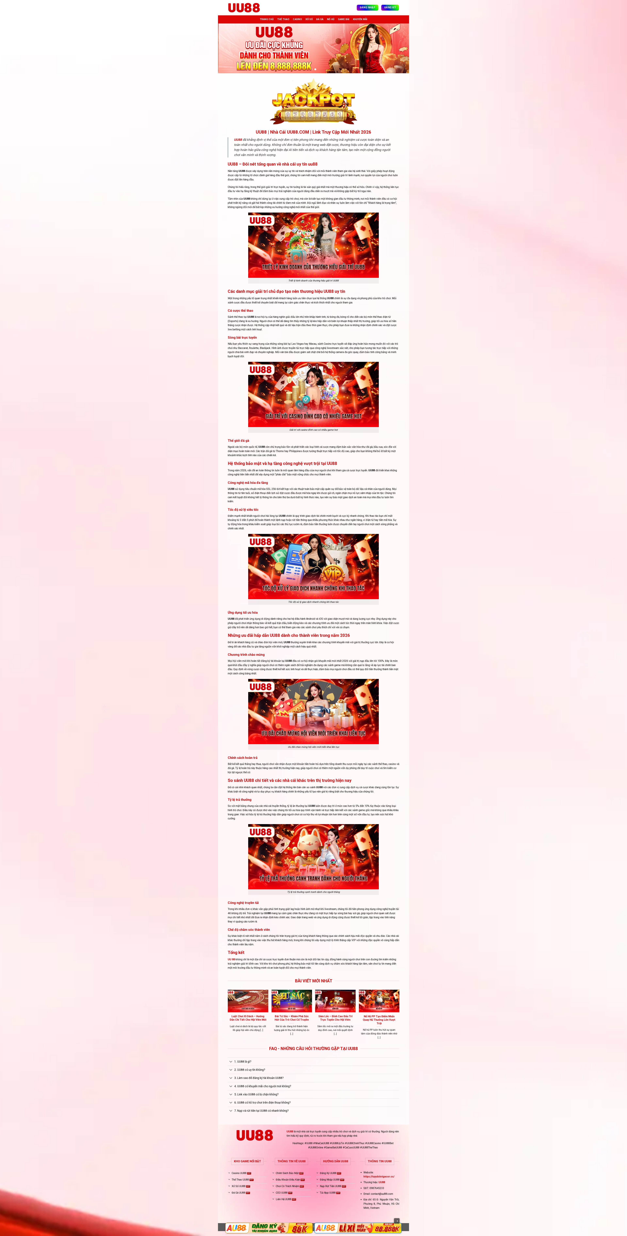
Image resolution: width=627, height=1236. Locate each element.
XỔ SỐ (309, 19)
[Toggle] (231, 1066)
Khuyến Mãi (360, 19)
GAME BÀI (343, 19)
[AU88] (269, 1228)
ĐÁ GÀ (319, 19)
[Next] (401, 50)
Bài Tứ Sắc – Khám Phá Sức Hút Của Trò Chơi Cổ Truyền (348, 1023)
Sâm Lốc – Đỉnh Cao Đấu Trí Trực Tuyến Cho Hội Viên (392, 1023)
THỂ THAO (283, 19)
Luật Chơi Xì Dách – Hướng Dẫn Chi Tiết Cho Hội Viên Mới (304, 1023)
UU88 (290, 1136)
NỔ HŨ (330, 19)
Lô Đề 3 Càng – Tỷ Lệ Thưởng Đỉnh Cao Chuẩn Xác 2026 (261, 1025)
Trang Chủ (267, 19)
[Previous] (226, 50)
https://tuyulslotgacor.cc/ (378, 1181)
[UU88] (244, 8)
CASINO (297, 19)
